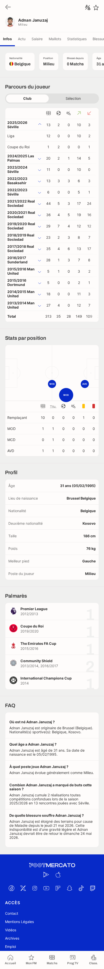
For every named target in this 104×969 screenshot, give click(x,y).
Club (27, 98)
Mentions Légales (19, 921)
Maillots (55, 39)
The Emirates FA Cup (38, 643)
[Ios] (58, 875)
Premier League (33, 609)
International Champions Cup (46, 678)
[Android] (46, 875)
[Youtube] (46, 888)
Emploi (10, 946)
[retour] (8, 7)
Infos (7, 39)
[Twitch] (92, 888)
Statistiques (77, 39)
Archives (12, 938)
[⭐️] (96, 8)
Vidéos (10, 930)
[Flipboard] (58, 888)
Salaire (37, 39)
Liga (10, 136)
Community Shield (36, 661)
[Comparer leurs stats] (88, 8)
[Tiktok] (81, 888)
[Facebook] (11, 888)
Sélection (73, 98)
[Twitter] (23, 888)
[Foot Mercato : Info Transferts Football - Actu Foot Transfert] (52, 865)
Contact (11, 913)
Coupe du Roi (18, 147)
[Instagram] (34, 888)
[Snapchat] (69, 888)
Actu (21, 39)
